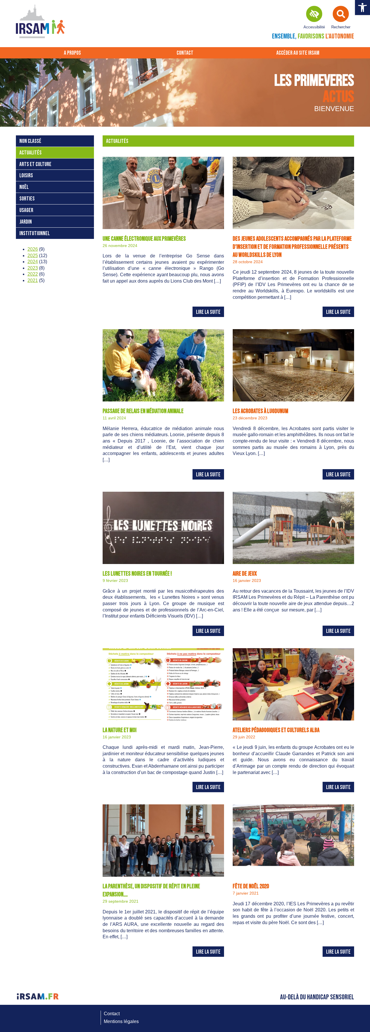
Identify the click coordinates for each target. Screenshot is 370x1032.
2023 (32, 268)
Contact (185, 53)
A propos (72, 53)
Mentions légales (121, 1021)
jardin (25, 222)
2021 (32, 280)
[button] (362, 7)
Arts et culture (35, 164)
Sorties (27, 199)
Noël (24, 187)
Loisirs (26, 175)
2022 (32, 274)
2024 (32, 261)
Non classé (30, 141)
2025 (32, 255)
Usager (26, 210)
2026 (32, 249)
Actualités (30, 153)
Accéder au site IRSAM (297, 53)
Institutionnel (34, 233)
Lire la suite (208, 312)
